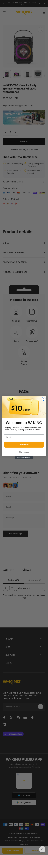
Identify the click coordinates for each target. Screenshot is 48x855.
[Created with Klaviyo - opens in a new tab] (24, 457)
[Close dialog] (43, 399)
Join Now (24, 444)
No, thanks (24, 452)
